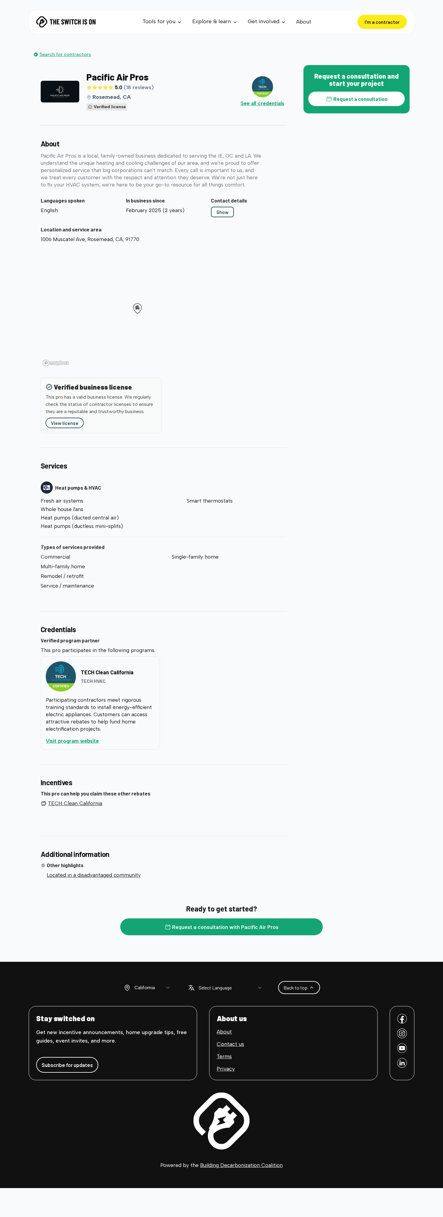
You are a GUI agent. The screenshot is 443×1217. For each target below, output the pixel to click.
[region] (164, 306)
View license (64, 423)
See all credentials (262, 103)
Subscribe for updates (67, 1065)
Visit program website (97, 741)
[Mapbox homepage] (55, 362)
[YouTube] (402, 1048)
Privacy (226, 1068)
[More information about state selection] (127, 987)
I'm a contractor (382, 22)
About (303, 21)
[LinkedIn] (402, 1063)
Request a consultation (360, 99)
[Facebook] (402, 1019)
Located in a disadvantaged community (94, 875)
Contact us (230, 1044)
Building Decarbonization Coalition (241, 1165)
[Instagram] (402, 1033)
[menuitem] (162, 21)
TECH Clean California (75, 803)
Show (222, 212)
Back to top (295, 987)
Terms (224, 1056)
